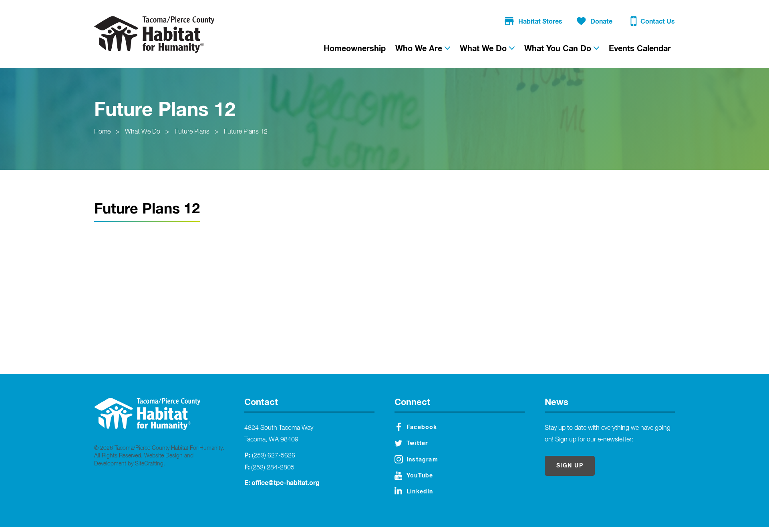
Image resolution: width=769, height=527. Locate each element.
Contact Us (657, 21)
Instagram (422, 460)
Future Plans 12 (246, 132)
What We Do (142, 132)
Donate (601, 21)
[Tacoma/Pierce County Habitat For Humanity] (154, 34)
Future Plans (192, 132)
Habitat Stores (540, 21)
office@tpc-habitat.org (286, 483)
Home (102, 132)
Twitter (417, 443)
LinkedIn (420, 492)
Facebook (422, 427)
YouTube (420, 476)
